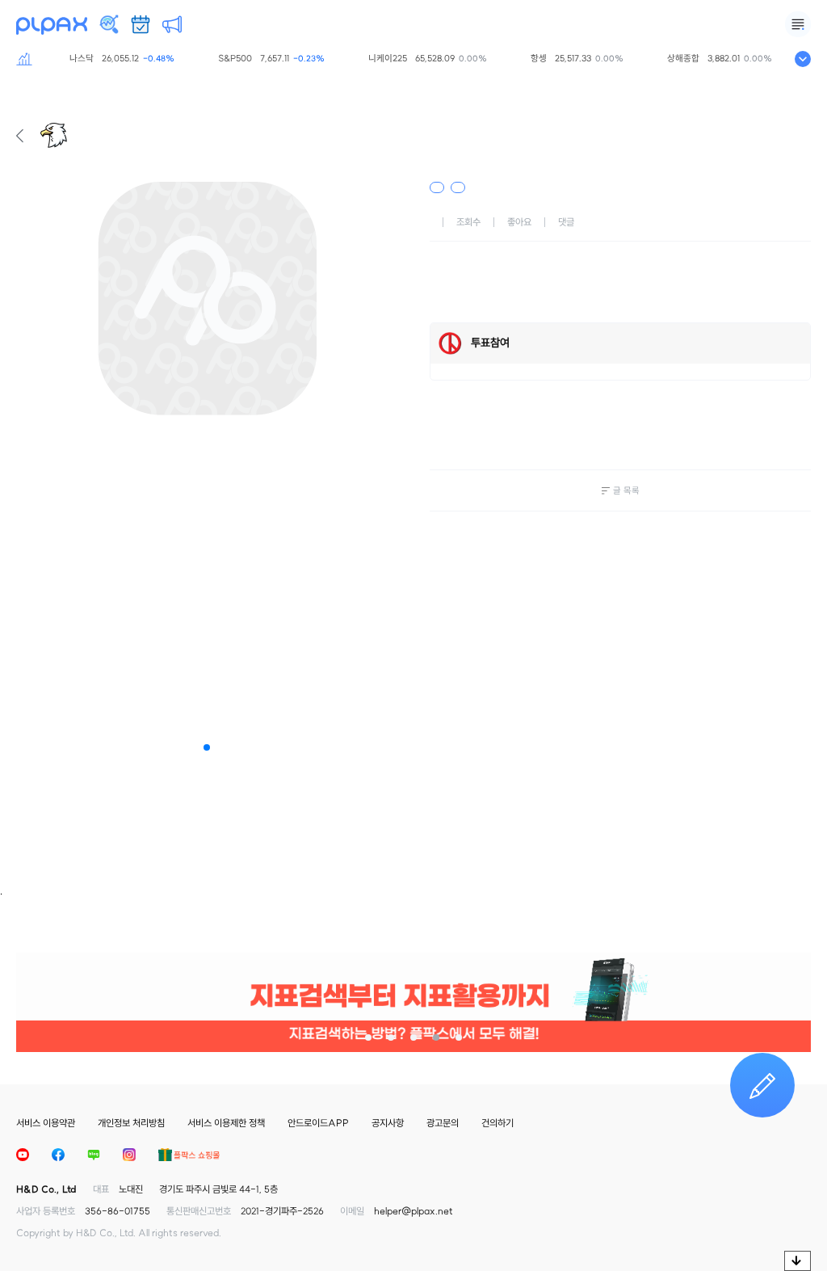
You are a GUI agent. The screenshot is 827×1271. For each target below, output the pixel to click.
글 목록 (626, 490)
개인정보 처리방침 (131, 1123)
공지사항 (388, 1123)
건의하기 (497, 1123)
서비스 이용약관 (45, 1123)
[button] (207, 747)
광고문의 (442, 1123)
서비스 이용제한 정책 (226, 1123)
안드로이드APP (318, 1123)
